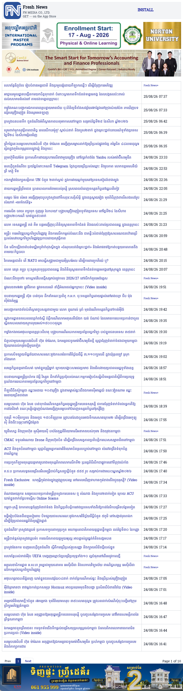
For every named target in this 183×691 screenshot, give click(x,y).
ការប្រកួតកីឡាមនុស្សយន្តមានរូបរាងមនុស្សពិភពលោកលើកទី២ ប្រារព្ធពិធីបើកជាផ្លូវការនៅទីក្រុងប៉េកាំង (66, 462)
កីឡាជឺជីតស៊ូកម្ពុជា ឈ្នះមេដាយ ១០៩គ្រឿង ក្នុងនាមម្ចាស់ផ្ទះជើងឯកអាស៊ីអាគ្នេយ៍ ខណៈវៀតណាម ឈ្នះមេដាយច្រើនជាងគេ (68, 393)
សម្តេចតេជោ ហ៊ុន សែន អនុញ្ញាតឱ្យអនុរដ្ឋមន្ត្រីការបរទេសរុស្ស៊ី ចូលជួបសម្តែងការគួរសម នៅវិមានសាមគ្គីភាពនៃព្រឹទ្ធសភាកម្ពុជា (71, 617)
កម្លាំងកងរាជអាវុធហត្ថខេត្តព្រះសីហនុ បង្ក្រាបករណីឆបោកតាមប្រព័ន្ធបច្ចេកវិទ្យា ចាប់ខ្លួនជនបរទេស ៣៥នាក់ (69, 332)
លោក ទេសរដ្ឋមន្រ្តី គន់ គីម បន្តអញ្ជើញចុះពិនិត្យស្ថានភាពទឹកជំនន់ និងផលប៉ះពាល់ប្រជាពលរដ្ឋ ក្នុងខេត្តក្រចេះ (71, 224)
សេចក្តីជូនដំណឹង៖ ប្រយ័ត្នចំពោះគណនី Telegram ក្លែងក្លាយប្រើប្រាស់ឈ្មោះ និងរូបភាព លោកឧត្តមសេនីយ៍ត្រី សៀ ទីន (70, 169)
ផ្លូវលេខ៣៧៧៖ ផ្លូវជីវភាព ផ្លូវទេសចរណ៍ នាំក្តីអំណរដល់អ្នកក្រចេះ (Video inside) (55, 287)
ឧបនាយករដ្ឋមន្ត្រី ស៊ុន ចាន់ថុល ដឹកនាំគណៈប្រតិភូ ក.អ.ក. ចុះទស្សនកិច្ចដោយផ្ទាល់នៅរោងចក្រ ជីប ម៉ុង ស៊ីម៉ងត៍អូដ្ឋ (68, 299)
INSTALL (145, 10)
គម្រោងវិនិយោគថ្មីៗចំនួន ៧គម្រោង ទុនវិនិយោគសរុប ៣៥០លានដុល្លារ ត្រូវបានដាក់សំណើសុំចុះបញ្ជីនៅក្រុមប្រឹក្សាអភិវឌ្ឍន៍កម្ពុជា (70, 603)
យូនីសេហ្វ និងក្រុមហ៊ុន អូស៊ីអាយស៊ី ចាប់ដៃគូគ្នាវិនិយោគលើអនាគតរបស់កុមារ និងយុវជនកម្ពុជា (62, 431)
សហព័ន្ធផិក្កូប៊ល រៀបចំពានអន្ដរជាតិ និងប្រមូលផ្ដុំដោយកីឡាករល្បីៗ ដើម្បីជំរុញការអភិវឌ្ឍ (58, 85)
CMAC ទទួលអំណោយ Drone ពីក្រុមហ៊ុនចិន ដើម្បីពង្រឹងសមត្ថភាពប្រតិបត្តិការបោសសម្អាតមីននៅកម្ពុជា (69, 440)
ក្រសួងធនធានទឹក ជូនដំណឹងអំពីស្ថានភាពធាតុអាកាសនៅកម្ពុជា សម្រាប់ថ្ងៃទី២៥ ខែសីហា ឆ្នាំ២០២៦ (66, 121)
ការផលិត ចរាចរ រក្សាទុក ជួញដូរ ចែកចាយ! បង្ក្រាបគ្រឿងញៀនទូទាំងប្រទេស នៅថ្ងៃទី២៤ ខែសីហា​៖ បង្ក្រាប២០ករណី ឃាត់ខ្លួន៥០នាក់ (65, 214)
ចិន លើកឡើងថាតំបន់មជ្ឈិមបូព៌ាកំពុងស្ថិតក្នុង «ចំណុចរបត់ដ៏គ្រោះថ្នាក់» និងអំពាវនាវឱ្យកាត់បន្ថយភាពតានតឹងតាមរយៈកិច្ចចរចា (71, 250)
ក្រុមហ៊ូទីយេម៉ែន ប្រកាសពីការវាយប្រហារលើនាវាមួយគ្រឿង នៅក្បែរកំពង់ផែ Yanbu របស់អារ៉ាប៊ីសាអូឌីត (67, 157)
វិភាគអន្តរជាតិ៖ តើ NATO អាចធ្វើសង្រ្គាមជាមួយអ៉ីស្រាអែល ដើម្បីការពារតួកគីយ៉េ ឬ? (56, 260)
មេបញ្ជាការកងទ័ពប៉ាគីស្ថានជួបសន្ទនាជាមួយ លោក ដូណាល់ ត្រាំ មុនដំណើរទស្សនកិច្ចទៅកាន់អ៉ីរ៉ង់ (64, 309)
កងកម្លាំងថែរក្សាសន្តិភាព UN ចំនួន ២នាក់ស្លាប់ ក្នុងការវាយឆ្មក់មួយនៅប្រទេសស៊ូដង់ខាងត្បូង (61, 180)
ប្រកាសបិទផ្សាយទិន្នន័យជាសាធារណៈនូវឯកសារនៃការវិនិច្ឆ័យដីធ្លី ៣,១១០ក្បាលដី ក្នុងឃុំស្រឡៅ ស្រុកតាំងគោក (66, 357)
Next (28, 661)
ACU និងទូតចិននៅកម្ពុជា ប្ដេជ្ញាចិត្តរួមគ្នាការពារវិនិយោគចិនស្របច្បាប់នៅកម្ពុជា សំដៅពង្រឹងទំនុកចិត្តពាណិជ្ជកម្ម (65, 451)
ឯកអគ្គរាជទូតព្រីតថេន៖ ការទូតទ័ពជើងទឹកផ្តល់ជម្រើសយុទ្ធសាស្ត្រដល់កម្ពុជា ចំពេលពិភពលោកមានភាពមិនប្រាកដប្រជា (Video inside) (69, 631)
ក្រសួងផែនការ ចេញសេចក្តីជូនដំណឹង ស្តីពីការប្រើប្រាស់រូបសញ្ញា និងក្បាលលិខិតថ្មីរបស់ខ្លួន (59, 547)
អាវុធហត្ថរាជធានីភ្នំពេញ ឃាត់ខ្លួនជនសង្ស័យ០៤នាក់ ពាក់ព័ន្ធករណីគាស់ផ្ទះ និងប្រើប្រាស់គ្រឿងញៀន (65, 578)
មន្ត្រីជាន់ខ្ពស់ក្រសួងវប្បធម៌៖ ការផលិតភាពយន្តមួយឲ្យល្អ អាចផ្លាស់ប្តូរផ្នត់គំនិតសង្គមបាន (58, 538)
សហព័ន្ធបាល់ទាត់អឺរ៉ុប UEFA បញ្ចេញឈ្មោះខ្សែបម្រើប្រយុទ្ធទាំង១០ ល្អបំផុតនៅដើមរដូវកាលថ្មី (62, 556)
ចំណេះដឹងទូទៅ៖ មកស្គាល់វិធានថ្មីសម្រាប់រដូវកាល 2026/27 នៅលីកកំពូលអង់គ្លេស (55, 278)
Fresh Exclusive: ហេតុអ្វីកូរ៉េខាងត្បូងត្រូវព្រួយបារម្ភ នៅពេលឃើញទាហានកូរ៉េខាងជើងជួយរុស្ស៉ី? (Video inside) (70, 483)
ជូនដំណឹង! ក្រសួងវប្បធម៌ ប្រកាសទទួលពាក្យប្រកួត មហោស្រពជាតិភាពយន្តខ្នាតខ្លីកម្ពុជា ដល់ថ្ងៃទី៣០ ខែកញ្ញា (71, 529)
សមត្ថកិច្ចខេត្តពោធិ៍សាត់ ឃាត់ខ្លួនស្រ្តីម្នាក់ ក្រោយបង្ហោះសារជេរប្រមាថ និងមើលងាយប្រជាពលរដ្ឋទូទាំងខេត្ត (69, 368)
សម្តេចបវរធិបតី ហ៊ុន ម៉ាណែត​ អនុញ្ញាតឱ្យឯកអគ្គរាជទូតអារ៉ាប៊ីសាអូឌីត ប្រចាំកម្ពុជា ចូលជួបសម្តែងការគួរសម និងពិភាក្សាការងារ (70, 644)
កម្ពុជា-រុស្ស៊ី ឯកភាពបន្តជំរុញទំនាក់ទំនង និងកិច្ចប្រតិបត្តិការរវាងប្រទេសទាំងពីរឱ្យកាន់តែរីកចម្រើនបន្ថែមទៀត (69, 507)
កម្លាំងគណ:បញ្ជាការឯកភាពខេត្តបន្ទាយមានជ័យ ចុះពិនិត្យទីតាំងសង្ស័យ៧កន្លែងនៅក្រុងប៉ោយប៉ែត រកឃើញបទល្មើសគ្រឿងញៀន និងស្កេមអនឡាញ (71, 110)
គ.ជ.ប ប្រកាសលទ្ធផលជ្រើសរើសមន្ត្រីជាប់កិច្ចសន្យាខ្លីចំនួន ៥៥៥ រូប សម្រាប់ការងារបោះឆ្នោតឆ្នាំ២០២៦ (68, 471)
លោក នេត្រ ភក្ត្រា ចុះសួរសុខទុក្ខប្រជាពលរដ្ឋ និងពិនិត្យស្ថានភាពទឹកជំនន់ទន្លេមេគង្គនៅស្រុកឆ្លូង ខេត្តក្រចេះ (69, 269)
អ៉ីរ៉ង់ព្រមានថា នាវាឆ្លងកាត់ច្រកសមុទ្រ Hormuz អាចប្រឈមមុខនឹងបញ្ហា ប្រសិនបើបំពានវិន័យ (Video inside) (68, 590)
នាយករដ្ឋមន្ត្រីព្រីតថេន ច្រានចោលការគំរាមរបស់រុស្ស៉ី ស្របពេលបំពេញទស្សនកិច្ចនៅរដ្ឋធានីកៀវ (61, 188)
